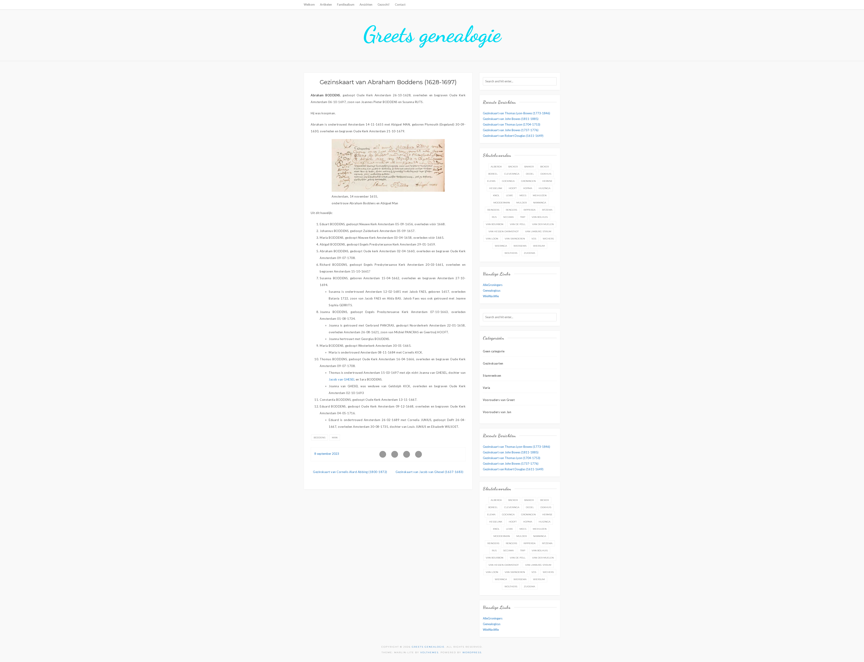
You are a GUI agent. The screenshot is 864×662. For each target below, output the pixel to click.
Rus (494, 217)
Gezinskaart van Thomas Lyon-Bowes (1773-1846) (516, 113)
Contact (400, 4)
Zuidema (529, 253)
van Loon (492, 238)
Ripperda (530, 209)
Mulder (521, 202)
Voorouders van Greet (499, 400)
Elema (491, 181)
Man (335, 437)
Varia (486, 388)
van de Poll (518, 224)
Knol (496, 195)
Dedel (530, 173)
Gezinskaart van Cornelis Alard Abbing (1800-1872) (350, 472)
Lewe (509, 195)
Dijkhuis (545, 173)
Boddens (319, 437)
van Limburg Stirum (538, 231)
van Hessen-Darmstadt (503, 231)
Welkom (309, 4)
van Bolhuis (540, 217)
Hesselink (495, 188)
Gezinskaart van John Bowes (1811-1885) (510, 119)
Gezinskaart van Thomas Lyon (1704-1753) (511, 124)
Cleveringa (511, 173)
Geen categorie (493, 351)
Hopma (527, 188)
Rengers (511, 209)
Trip (522, 217)
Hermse (547, 181)
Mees (523, 195)
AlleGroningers (492, 285)
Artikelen (326, 4)
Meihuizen (540, 195)
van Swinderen (515, 238)
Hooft (513, 188)
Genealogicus (491, 290)
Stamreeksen (492, 375)
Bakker (529, 166)
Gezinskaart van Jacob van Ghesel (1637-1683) (429, 472)
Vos (533, 238)
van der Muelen (543, 224)
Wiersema (519, 245)
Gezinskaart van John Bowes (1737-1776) (510, 130)
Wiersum (539, 245)
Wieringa (501, 245)
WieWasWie (491, 296)
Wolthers (510, 253)
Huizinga (544, 188)
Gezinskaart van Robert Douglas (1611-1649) (513, 135)
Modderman (501, 202)
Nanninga (539, 202)
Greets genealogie (432, 34)
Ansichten (366, 4)
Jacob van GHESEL (342, 379)
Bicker (544, 166)
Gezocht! (384, 4)
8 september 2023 (326, 453)
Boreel (493, 173)
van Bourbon (494, 224)
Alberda (496, 166)
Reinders (493, 209)
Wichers (548, 238)
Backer (513, 166)
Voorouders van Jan (497, 412)
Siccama (508, 217)
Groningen (528, 181)
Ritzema (547, 209)
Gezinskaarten (493, 363)
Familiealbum (345, 4)
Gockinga (508, 181)
